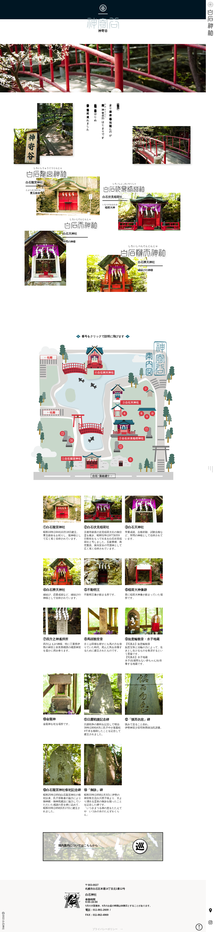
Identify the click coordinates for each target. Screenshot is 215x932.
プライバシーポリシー (105, 929)
